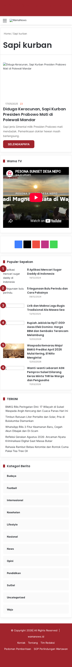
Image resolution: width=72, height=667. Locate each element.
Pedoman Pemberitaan (17, 648)
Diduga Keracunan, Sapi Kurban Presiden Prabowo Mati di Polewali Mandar (34, 114)
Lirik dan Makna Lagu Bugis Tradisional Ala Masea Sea (46, 308)
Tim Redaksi (48, 642)
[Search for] (67, 22)
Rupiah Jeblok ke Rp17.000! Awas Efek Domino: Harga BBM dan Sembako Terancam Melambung (47, 329)
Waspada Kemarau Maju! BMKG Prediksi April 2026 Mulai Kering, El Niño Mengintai (45, 352)
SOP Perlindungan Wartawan (51, 648)
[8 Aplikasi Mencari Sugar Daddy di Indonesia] (13, 276)
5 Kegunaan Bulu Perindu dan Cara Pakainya (47, 291)
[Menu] (5, 22)
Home (7, 33)
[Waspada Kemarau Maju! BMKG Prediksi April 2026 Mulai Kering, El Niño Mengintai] (13, 351)
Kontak (21, 642)
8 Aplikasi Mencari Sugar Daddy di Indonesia (44, 272)
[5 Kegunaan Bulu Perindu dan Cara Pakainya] (13, 294)
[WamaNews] (18, 20)
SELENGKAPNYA (19, 144)
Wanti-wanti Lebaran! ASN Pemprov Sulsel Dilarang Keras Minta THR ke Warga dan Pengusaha (45, 374)
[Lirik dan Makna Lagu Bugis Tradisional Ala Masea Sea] (13, 311)
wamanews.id (36, 636)
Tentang (33, 642)
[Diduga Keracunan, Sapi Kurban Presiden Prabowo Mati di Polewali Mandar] (36, 81)
